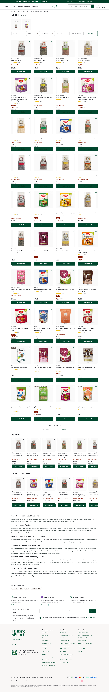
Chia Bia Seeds (77, 571)
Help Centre (90, 1)
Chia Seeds (46, 539)
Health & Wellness (23, 6)
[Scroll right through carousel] (96, 453)
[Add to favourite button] (29, 41)
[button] (18, 33)
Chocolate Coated (36, 588)
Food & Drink (21, 11)
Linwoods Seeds (19, 573)
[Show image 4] (22, 55)
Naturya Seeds (44, 573)
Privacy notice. (90, 617)
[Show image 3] (21, 55)
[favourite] (23, 439)
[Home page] (54, 6)
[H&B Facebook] (16, 645)
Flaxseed (54, 539)
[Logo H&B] (54, 7)
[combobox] (79, 6)
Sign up (92, 611)
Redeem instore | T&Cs (72, 1)
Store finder (82, 1)
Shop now (44, 1)
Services (35, 6)
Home (13, 11)
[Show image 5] (23, 55)
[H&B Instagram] (12, 645)
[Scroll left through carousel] (12, 453)
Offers (12, 6)
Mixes (26, 588)
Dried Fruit (15, 588)
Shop (6, 6)
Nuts (21, 588)
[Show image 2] (87, 55)
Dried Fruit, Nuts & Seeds (34, 11)
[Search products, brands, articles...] (92, 6)
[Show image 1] (41, 55)
